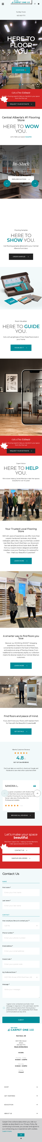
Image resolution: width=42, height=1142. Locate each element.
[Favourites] (35, 4)
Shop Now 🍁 (21, 70)
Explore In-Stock (19, 179)
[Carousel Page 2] (22, 84)
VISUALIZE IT (19, 348)
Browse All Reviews (19, 815)
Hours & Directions (21, 1047)
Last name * (6, 900)
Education (8, 1105)
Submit (21, 1020)
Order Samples (19, 257)
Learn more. (7, 1131)
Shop (6, 1087)
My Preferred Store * (9, 972)
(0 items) (38, 4)
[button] (31, 4)
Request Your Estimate (19, 104)
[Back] (4, 57)
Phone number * (8, 933)
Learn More (19, 561)
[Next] (37, 57)
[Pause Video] (38, 85)
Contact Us (19, 850)
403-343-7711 (21, 15)
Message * (5, 984)
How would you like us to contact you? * (15, 920)
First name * (6, 887)
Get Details (19, 731)
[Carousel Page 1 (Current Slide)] (20, 84)
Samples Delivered (19, 858)
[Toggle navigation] (3, 4)
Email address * (7, 946)
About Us (8, 1113)
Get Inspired (9, 1096)
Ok (21, 1135)
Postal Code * (6, 959)
